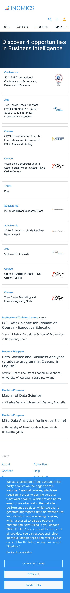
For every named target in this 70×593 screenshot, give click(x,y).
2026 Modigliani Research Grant (23, 210)
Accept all (33, 584)
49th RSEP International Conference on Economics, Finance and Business (20, 81)
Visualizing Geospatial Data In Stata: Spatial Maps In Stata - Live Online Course (24, 167)
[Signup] (64, 19)
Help (37, 471)
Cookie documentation (19, 552)
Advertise (40, 464)
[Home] (22, 8)
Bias (6, 191)
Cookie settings (33, 563)
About (6, 464)
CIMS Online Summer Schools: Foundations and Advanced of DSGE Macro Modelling (22, 140)
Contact (7, 471)
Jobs (6, 26)
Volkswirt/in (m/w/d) (16, 253)
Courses (22, 26)
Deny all (33, 574)
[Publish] (57, 19)
